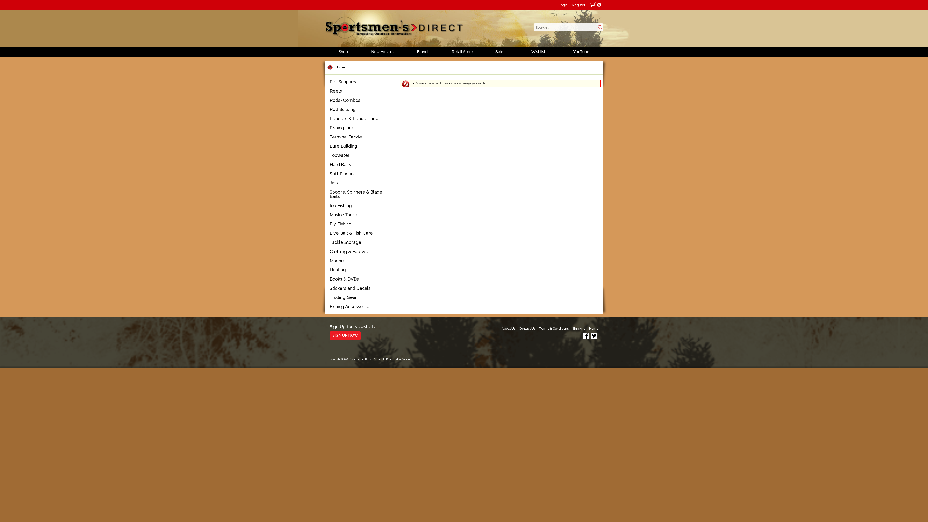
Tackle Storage (345, 242)
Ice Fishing (341, 205)
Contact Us (527, 328)
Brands (423, 52)
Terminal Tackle (346, 136)
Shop (343, 52)
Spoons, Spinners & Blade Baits (356, 194)
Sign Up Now (345, 335)
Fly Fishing (341, 223)
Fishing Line (342, 127)
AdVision (404, 359)
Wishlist (538, 52)
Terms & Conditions (554, 328)
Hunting (338, 269)
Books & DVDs (344, 279)
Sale (499, 52)
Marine (337, 260)
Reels (336, 91)
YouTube (581, 52)
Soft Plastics (342, 173)
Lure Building (343, 146)
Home (340, 67)
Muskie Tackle (344, 214)
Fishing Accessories (350, 306)
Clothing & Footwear (351, 251)
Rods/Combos (345, 100)
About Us (508, 328)
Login (563, 5)
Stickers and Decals (350, 288)
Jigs (334, 182)
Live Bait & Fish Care (351, 233)
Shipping (579, 328)
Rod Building (343, 109)
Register (578, 5)
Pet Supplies (343, 81)
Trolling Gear (343, 297)
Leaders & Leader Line (354, 118)
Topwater (340, 155)
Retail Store (462, 52)
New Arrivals (382, 52)
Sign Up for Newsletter (354, 327)
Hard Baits (340, 164)
